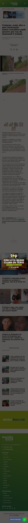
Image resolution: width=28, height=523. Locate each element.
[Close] (26, 253)
